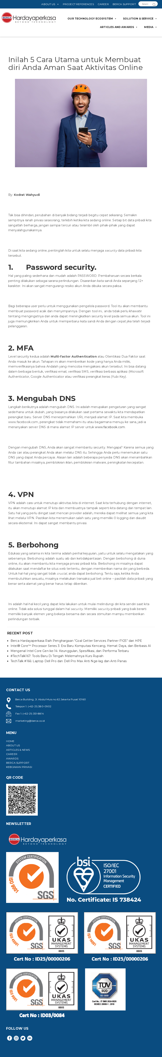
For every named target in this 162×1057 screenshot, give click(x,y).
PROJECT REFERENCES (78, 4)
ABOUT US (48, 4)
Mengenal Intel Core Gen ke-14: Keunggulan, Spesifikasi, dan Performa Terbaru (70, 651)
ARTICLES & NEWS (18, 749)
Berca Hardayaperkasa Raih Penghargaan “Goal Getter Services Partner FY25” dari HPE (76, 641)
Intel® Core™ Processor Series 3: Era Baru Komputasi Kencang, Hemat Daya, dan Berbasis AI (81, 646)
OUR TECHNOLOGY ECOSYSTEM (90, 18)
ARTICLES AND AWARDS (117, 27)
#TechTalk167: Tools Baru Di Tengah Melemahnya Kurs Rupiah (57, 656)
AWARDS (12, 758)
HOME (10, 741)
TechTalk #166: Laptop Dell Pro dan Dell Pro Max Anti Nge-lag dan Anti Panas (69, 661)
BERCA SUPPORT (124, 4)
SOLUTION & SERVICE (138, 18)
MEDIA (148, 27)
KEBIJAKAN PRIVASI (19, 767)
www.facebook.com (110, 427)
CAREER (103, 4)
